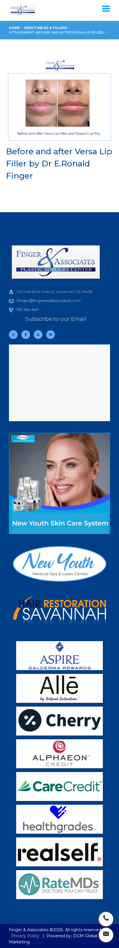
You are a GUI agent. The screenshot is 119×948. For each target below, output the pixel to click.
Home (14, 28)
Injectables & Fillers (45, 28)
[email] (106, 935)
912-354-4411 (27, 309)
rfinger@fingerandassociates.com (48, 300)
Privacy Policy (25, 935)
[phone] (106, 919)
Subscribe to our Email (55, 319)
